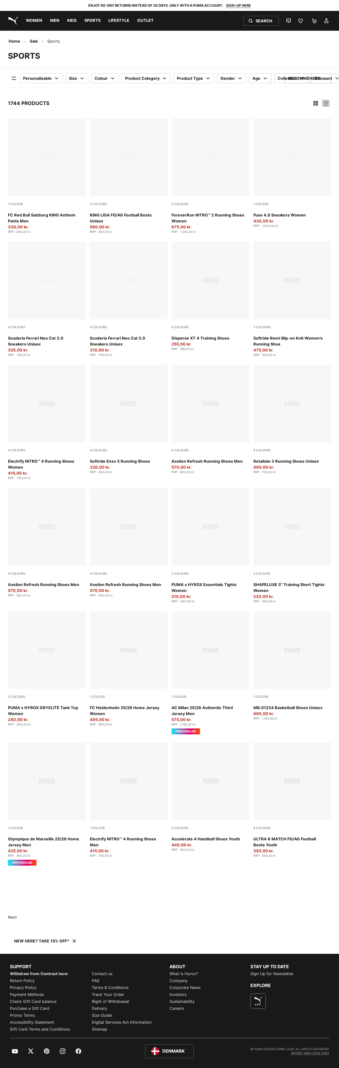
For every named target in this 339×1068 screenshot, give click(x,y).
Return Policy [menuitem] (22, 980)
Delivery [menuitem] (99, 1008)
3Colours (262, 327)
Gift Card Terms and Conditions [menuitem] (40, 1029)
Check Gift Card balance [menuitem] (33, 1001)
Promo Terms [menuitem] (22, 1015)
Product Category (142, 78)
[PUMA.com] (12, 21)
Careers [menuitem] (177, 1008)
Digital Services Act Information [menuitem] (122, 1022)
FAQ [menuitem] (95, 980)
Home (14, 41)
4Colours (16, 327)
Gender (227, 78)
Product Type (190, 78)
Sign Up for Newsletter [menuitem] (272, 973)
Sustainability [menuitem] (182, 1001)
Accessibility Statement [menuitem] (32, 1022)
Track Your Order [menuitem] (108, 994)
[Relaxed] (326, 103)
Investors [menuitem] (178, 994)
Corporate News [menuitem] (185, 987)
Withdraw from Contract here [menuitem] (39, 973)
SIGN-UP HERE (238, 5)
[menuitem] (34, 21)
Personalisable (37, 78)
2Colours (98, 204)
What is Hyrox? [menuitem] (184, 973)
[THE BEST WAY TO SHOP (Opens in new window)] (258, 1001)
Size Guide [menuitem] (102, 1015)
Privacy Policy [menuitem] (23, 987)
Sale (34, 41)
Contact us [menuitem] (102, 973)
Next (12, 917)
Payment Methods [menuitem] (27, 994)
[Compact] (316, 103)
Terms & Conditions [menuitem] (110, 987)
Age (256, 78)
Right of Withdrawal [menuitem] (110, 1001)
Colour (101, 78)
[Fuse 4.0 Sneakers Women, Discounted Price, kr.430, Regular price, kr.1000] (292, 173)
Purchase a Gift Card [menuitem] (29, 1008)
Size (73, 78)
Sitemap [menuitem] (99, 1029)
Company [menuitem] (179, 980)
